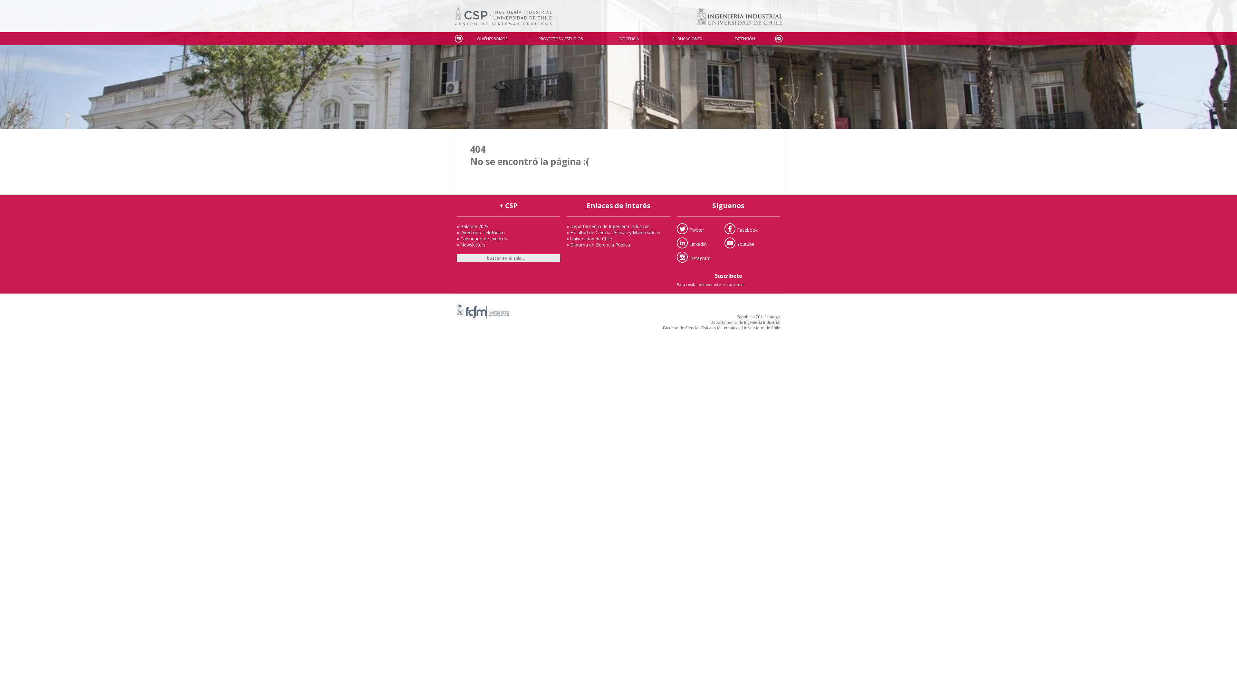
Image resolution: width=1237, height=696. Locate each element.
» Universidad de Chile (589, 239)
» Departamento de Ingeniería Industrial (608, 226)
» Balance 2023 (473, 226)
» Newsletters (471, 245)
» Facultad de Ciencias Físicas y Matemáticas (613, 232)
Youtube (745, 244)
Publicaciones (687, 39)
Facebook (747, 230)
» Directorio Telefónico (481, 232)
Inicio (458, 39)
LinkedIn (698, 244)
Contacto (778, 39)
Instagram (700, 258)
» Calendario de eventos (482, 239)
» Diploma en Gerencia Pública (598, 245)
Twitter (696, 230)
